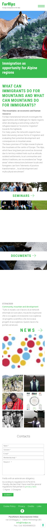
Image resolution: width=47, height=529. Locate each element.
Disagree (17, 489)
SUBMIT (8, 495)
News (29, 330)
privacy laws (30, 486)
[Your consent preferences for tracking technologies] (43, 525)
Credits (31, 506)
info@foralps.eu (23, 522)
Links (39, 506)
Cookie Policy (9, 506)
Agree (7, 489)
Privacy (21, 506)
